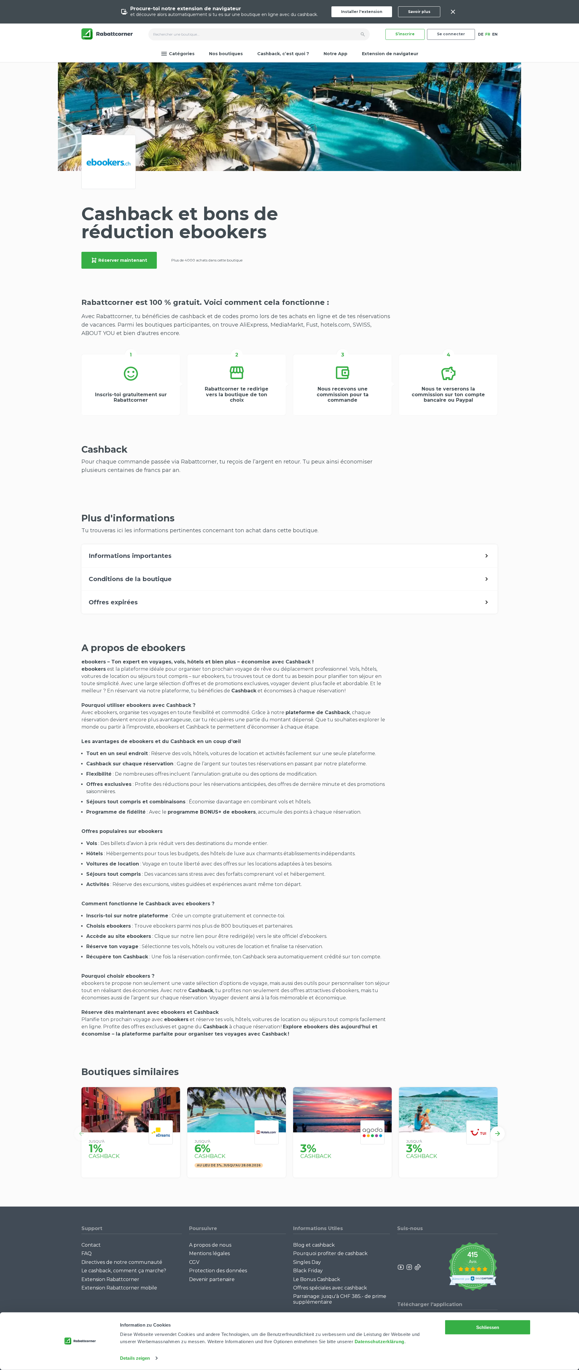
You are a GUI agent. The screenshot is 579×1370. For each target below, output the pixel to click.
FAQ (86, 1253)
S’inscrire (405, 34)
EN (495, 34)
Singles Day (307, 1262)
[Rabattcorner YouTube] (401, 1267)
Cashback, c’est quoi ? (283, 53)
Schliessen (487, 1327)
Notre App (335, 53)
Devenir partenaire (212, 1279)
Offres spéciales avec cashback (330, 1288)
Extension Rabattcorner (110, 1279)
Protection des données (218, 1270)
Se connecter (451, 34)
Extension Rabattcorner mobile (119, 1288)
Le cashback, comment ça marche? (123, 1270)
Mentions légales (209, 1253)
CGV (194, 1262)
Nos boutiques (226, 53)
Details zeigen (135, 1358)
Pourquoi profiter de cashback (330, 1253)
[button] (81, 1133)
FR (487, 34)
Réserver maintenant (122, 260)
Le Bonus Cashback (316, 1279)
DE (480, 34)
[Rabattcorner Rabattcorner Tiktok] (417, 1267)
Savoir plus (419, 11)
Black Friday (308, 1270)
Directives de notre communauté (121, 1262)
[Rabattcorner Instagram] (409, 1267)
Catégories (182, 53)
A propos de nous (210, 1245)
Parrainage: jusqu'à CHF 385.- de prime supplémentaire (339, 1299)
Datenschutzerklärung (379, 1341)
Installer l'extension (361, 11)
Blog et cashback (314, 1245)
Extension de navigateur (390, 53)
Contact (91, 1245)
